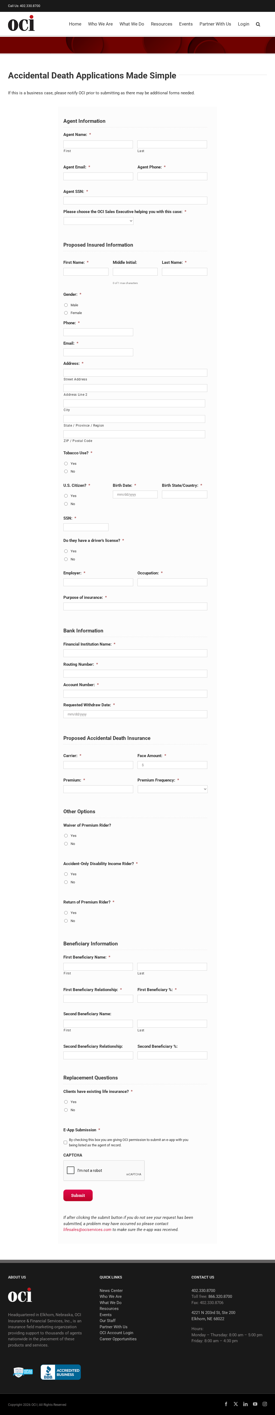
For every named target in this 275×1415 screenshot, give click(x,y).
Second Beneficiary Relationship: (93, 1046)
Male (74, 305)
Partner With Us (114, 1326)
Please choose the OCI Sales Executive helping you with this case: (124, 211)
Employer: (74, 573)
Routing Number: (80, 664)
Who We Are (111, 1296)
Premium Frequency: (158, 780)
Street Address (75, 379)
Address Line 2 (75, 395)
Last (141, 151)
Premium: (74, 780)
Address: (73, 363)
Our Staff (107, 1320)
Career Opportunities (118, 1339)
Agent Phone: (152, 167)
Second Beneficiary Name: (87, 1013)
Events (106, 1314)
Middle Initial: (125, 262)
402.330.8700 (203, 1290)
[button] (258, 23)
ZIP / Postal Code (78, 441)
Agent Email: (76, 167)
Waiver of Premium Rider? (87, 825)
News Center (111, 1290)
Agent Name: (77, 134)
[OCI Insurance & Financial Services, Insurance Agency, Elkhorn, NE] (61, 1372)
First (67, 151)
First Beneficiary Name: (86, 957)
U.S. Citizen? (76, 485)
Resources (109, 1308)
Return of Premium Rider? (88, 902)
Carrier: (72, 755)
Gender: (72, 294)
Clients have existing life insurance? (98, 1091)
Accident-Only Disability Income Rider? (100, 863)
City (67, 410)
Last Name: (174, 262)
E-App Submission (81, 1130)
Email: (70, 343)
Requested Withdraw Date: (89, 705)
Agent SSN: (75, 191)
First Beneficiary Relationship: (92, 989)
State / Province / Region (84, 425)
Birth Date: (124, 485)
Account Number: (81, 684)
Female (76, 313)
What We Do (111, 1302)
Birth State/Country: (182, 485)
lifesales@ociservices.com (87, 1229)
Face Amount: (152, 755)
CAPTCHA (72, 1155)
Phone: (71, 323)
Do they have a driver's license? (93, 540)
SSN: (69, 518)
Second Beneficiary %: (158, 1046)
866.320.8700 (220, 1296)
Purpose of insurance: (85, 597)
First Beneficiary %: (157, 989)
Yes (74, 464)
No (73, 471)
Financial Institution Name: (89, 644)
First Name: (76, 262)
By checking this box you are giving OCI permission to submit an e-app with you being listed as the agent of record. (128, 1142)
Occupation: (150, 573)
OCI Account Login (116, 1332)
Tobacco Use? (77, 453)
